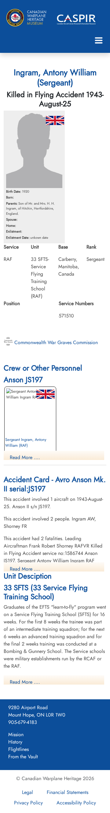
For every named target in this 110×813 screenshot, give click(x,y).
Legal (27, 792)
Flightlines (18, 749)
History (15, 741)
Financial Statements (67, 792)
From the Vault (23, 756)
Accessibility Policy (76, 802)
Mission (16, 734)
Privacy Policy (28, 802)
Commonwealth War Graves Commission (55, 342)
